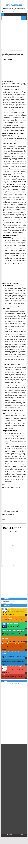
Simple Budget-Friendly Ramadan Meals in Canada (13, 630)
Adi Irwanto (5, 55)
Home (14, 565)
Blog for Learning (14, 5)
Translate (11, 603)
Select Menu (2, 14)
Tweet (10, 519)
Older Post (23, 565)
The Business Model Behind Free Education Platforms (13, 660)
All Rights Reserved (22, 834)
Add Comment (12, 55)
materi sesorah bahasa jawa (8, 674)
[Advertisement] (14, 35)
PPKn (18, 55)
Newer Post (4, 565)
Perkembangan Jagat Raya (12, 623)
